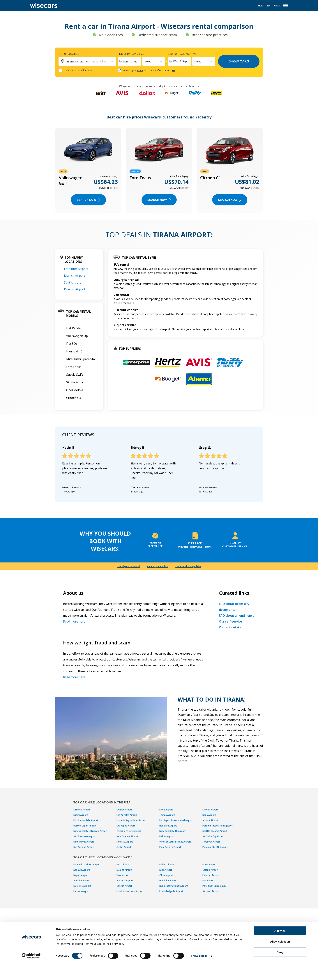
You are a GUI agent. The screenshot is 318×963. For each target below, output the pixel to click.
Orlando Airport (81, 809)
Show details (199, 955)
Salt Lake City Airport (213, 836)
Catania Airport (210, 869)
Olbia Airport (166, 875)
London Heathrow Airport (130, 891)
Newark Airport (124, 841)
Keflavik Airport (81, 869)
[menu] (285, 5)
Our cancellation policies (188, 566)
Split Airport (72, 282)
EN (269, 5)
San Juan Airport (210, 891)
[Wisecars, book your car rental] (43, 5)
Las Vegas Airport (125, 825)
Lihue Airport (166, 809)
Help (260, 5)
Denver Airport (124, 809)
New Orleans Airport (127, 836)
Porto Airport (209, 864)
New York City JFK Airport (172, 831)
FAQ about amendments (236, 616)
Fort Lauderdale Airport (85, 820)
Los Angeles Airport (126, 815)
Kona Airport (209, 815)
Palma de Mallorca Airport (87, 864)
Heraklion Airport (168, 880)
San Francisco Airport (84, 836)
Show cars (239, 61)
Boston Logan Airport (84, 825)
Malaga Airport (124, 869)
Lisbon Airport (166, 864)
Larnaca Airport (81, 891)
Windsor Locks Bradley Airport (175, 841)
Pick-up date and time (131, 53)
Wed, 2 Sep (180, 61)
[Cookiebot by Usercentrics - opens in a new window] (31, 956)
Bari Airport (208, 880)
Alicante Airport (124, 880)
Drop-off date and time (182, 53)
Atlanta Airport (210, 820)
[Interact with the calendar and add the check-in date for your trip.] (129, 61)
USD (277, 5)
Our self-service (230, 621)
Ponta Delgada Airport (171, 891)
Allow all (279, 930)
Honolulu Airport (168, 825)
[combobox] (145, 61)
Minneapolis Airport (83, 841)
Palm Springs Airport (170, 847)
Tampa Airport (167, 815)
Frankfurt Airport (76, 269)
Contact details (230, 627)
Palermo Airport (210, 875)
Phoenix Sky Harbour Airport (131, 820)
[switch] (113, 956)
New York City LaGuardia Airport (90, 831)
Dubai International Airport (173, 885)
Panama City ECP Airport (215, 847)
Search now (86, 199)
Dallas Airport (166, 836)
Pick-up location (69, 53)
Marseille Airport (82, 885)
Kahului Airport (210, 809)
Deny (280, 952)
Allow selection (280, 941)
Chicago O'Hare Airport (128, 831)
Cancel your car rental (128, 566)
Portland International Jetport (218, 825)
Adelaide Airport (82, 880)
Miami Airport (80, 815)
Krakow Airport (74, 289)
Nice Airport (165, 869)
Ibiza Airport (123, 875)
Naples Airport (81, 875)
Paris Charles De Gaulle (214, 885)
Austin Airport (123, 847)
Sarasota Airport (211, 841)
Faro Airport (122, 864)
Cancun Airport (124, 885)
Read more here (74, 621)
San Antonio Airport (83, 847)
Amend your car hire (157, 566)
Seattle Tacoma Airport (214, 831)
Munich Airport (74, 276)
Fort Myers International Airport (176, 820)
